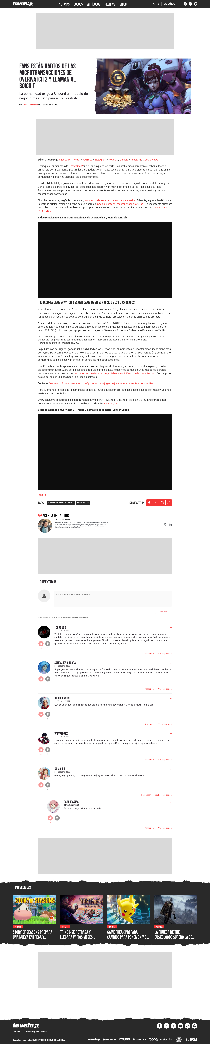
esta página (110, 403)
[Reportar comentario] (169, 629)
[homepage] (23, 4)
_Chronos (60, 627)
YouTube (87, 159)
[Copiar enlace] (169, 502)
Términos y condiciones (36, 1031)
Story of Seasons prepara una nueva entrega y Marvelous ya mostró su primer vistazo (32, 939)
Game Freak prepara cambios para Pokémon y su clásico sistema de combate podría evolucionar (128, 939)
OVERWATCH (83, 503)
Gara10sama (71, 801)
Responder (149, 653)
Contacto (17, 1031)
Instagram (100, 159)
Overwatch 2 (76, 166)
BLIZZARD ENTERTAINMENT (61, 503)
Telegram (135, 159)
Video (123, 4)
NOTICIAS (64, 4)
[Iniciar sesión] (154, 4)
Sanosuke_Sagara (65, 662)
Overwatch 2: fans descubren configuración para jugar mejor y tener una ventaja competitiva (101, 383)
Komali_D (60, 768)
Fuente (42, 494)
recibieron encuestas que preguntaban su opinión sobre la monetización (114, 373)
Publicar (163, 611)
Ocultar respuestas (163, 795)
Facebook (64, 159)
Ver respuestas (165, 653)
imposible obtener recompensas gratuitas (119, 204)
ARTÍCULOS (93, 4)
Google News (150, 159)
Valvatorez (61, 733)
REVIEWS (110, 4)
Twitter (76, 159)
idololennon (62, 698)
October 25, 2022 (70, 342)
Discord (124, 159)
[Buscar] (158, 4)
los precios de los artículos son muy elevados (110, 200)
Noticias (113, 159)
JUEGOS (78, 4)
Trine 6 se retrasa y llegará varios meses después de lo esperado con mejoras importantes (81, 939)
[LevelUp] (94, 1039)
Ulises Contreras (30, 105)
